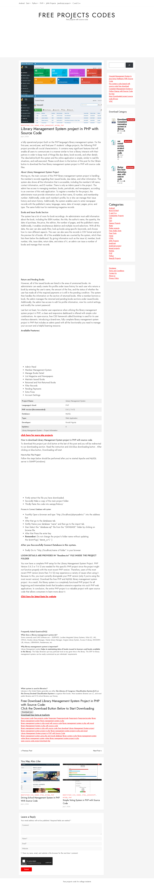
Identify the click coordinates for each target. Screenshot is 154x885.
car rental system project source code (120, 147)
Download (131, 120)
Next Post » (97, 751)
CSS (32, 125)
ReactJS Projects (115, 258)
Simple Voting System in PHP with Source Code (81, 802)
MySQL (57, 125)
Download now (27, 712)
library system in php (70, 736)
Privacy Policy (114, 278)
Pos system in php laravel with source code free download (119, 85)
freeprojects (73, 718)
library (94, 718)
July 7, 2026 (66, 807)
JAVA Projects (51, 3)
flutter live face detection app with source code (121, 173)
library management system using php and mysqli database (41, 736)
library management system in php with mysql (78, 723)
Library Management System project (81, 728)
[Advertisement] (77, 42)
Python (34, 3)
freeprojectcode (63, 718)
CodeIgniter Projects (116, 215)
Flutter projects (114, 228)
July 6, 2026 (25, 136)
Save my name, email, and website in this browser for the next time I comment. (50, 853)
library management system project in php (35, 731)
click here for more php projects (37, 435)
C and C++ (76, 3)
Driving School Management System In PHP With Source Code (40, 799)
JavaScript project (63, 3)
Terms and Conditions (116, 271)
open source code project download (34, 741)
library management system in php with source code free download (44, 728)
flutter (111, 225)
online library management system (33, 738)
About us (112, 276)
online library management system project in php (62, 738)
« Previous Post (26, 751)
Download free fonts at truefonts (35, 714)
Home (37, 125)
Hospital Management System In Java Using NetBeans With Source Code (121, 78)
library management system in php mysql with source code (41, 723)
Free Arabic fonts (115, 231)
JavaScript (49, 125)
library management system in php (52, 721)
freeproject (52, 718)
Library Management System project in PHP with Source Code (43, 733)
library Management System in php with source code (39, 726)
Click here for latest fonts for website (38, 596)
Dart (27, 3)
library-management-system (87, 736)
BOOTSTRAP (25, 125)
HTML (42, 125)
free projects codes (77, 15)
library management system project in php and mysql (69, 731)
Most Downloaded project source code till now (121, 97)
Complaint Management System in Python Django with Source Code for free (121, 91)
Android (22, 3)
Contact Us (113, 273)
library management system (30, 721)
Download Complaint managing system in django (122, 124)
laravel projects (114, 248)
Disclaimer (112, 268)
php (49, 741)
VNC (111, 101)
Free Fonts (112, 233)
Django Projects (114, 223)
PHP (41, 3)
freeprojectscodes (84, 718)
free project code (27, 718)
